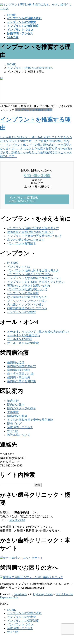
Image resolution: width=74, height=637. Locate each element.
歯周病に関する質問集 (21, 381)
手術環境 (13, 412)
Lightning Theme (43, 594)
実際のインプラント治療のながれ (28, 285)
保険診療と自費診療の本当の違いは (30, 232)
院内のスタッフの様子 (21, 408)
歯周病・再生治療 (18, 377)
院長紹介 (13, 262)
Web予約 (12, 431)
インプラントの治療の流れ (24, 613)
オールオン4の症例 (19, 339)
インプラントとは (18, 266)
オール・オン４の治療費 (23, 342)
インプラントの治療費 (21, 312)
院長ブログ (14, 423)
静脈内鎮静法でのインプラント (27, 308)
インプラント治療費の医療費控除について (34, 235)
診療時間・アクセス (20, 427)
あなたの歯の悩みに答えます (26, 239)
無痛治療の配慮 (17, 415)
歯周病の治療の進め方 (21, 366)
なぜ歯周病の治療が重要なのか (27, 296)
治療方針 (13, 400)
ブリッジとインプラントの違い (27, 300)
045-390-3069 (17, 520)
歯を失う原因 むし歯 (20, 373)
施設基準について (18, 434)
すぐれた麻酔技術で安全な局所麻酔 (30, 419)
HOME (11, 609)
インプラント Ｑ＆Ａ (20, 624)
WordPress (20, 594)
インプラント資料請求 (21, 243)
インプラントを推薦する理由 (33, 109)
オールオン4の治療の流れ (23, 335)
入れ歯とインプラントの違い (26, 304)
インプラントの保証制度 (23, 293)
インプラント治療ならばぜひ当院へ (30, 274)
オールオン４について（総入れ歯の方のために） (38, 331)
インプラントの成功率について (27, 289)
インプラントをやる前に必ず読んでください (36, 281)
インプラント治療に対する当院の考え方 (33, 228)
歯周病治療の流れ (18, 369)
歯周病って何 (15, 362)
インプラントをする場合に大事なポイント (34, 278)
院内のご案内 (15, 404)
